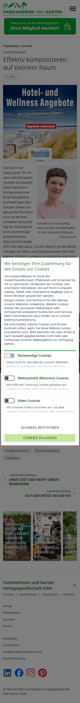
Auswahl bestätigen (40, 427)
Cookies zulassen (40, 438)
